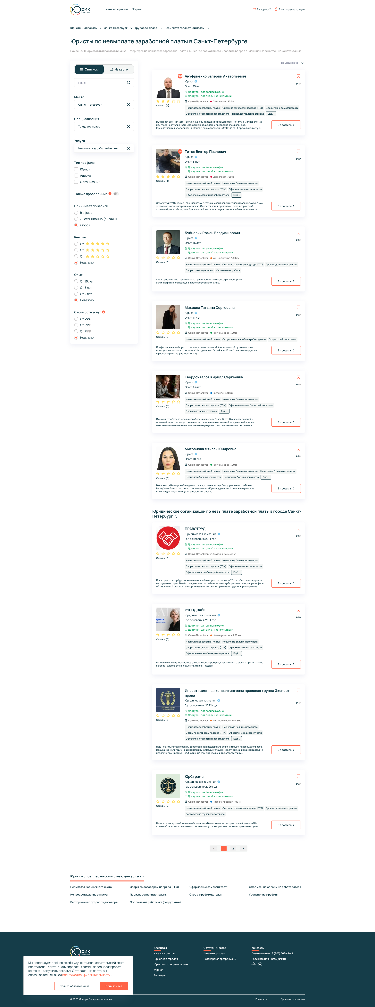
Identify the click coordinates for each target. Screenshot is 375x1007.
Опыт (78, 275)
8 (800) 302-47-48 (282, 953)
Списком (91, 69)
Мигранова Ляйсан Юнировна (210, 448)
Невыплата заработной (184, 28)
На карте (121, 69)
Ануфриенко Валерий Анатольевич (215, 76)
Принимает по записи (91, 206)
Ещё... (271, 113)
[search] (129, 83)
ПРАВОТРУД (195, 528)
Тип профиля (84, 162)
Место (79, 97)
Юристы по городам (166, 959)
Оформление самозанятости (208, 887)
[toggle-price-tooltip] (103, 312)
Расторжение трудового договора (94, 902)
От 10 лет (87, 281)
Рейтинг (80, 237)
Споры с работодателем (205, 894)
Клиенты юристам (214, 953)
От (82, 244)
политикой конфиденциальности (86, 975)
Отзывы (162, 105)
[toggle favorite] (298, 76)
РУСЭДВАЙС (195, 610)
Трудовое (146, 28)
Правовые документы (293, 999)
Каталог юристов (117, 9)
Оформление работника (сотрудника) (155, 902)
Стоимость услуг (87, 312)
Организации (90, 182)
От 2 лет (86, 294)
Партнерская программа (218, 959)
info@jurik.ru (278, 959)
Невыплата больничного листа (91, 887)
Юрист (85, 169)
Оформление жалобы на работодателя (275, 887)
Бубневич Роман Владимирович (212, 232)
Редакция (159, 975)
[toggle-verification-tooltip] (110, 194)
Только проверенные (91, 194)
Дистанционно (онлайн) (98, 219)
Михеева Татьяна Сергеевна (210, 307)
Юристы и (83, 28)
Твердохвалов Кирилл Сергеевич (214, 377)
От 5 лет (86, 287)
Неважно (87, 262)
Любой (85, 225)
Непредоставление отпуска (89, 894)
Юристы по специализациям (171, 964)
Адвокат (86, 175)
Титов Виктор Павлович (205, 151)
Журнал (137, 9)
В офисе (86, 212)
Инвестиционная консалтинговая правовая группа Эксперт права (237, 693)
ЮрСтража (194, 776)
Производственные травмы (148, 894)
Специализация (86, 119)
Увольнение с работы (263, 894)
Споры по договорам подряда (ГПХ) (154, 887)
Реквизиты (261, 999)
